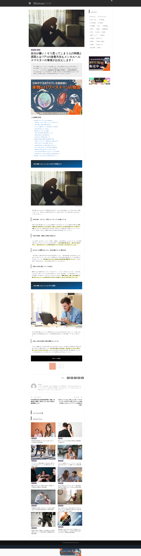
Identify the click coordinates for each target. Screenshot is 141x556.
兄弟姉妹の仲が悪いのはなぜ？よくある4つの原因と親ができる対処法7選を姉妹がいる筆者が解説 (43, 508)
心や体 (38, 49)
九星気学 (102, 19)
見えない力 (99, 44)
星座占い (103, 35)
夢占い (92, 29)
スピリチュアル (102, 16)
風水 (99, 47)
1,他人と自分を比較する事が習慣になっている (44, 132)
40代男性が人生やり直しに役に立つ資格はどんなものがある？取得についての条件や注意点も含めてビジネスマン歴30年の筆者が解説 (69, 530)
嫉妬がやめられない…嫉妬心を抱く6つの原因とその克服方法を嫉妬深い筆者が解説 (42, 486)
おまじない (93, 16)
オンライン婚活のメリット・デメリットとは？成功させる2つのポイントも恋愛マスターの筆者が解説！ (69, 464)
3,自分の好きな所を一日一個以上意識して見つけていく (45, 145)
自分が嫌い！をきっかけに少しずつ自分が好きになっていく (46, 155)
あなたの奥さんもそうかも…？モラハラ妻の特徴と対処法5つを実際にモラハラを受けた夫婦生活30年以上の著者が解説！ (69, 487)
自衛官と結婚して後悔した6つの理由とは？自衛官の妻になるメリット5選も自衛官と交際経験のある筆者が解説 (43, 532)
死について (99, 38)
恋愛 (104, 32)
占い (99, 25)
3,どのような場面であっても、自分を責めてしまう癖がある (46, 126)
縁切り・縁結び (100, 41)
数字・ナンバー (94, 35)
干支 (92, 32)
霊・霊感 (93, 47)
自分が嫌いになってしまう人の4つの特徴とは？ (43, 120)
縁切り (92, 41)
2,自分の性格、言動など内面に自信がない (43, 124)
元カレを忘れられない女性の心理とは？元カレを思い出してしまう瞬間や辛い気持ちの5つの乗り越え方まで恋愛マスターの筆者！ (69, 509)
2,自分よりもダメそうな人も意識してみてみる (44, 143)
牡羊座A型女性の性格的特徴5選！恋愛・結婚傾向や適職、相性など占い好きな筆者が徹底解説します (43, 401)
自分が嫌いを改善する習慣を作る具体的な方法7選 (44, 139)
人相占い (101, 22)
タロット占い (94, 19)
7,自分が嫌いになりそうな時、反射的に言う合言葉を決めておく (47, 153)
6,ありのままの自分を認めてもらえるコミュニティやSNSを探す (47, 151)
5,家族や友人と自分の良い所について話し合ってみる (45, 149)
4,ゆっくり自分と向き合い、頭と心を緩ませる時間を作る (46, 147)
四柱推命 (106, 25)
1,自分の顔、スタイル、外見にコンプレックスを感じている (46, 122)
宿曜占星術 (105, 29)
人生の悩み (34, 49)
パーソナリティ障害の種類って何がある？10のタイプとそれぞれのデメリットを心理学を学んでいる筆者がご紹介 (43, 464)
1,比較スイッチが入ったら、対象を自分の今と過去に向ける (46, 141)
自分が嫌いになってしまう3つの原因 (41, 130)
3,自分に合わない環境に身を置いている (42, 137)
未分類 (92, 38)
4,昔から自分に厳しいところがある (41, 128)
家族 (98, 29)
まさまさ (40, 384)
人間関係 (60, 438)
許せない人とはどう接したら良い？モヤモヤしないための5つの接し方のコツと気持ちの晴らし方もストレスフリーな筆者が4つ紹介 (70, 402)
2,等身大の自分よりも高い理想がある (42, 134)
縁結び (92, 44)
